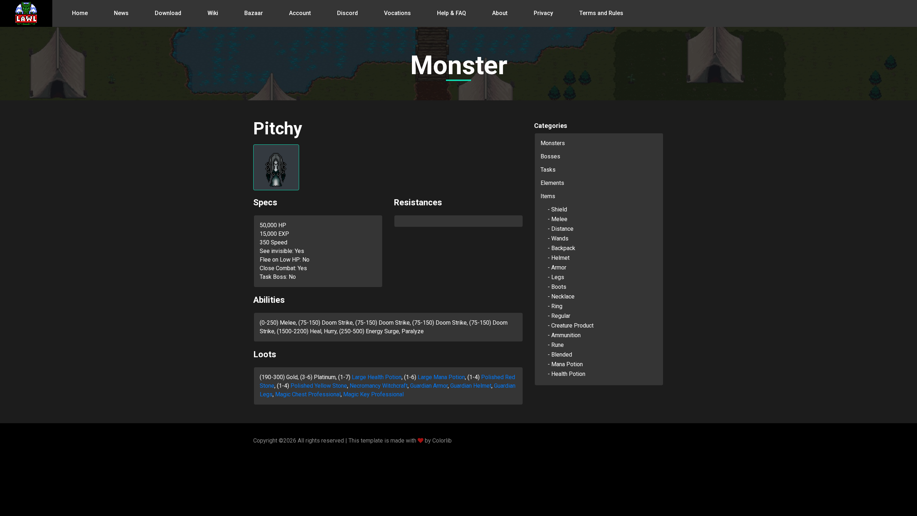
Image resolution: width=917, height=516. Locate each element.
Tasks (548, 169)
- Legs (556, 277)
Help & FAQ (451, 13)
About (500, 13)
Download (168, 13)
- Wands (558, 238)
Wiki (212, 13)
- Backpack (561, 248)
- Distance (560, 228)
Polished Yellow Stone (319, 385)
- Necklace (561, 296)
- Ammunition (564, 335)
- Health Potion (566, 374)
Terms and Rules (601, 13)
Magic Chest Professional (308, 394)
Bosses (550, 156)
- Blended (560, 354)
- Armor (557, 267)
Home (80, 13)
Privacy (543, 13)
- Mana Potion (565, 364)
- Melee (557, 219)
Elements (552, 183)
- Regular (559, 315)
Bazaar (253, 13)
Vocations (397, 13)
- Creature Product (571, 325)
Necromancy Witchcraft (379, 385)
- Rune (556, 344)
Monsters (553, 143)
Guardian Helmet (470, 385)
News (121, 13)
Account (300, 13)
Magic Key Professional (373, 394)
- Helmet (559, 257)
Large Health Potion (377, 377)
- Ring (555, 306)
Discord (347, 13)
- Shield (557, 209)
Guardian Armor (429, 385)
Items (548, 196)
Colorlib (442, 440)
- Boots (557, 286)
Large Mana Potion (441, 377)
